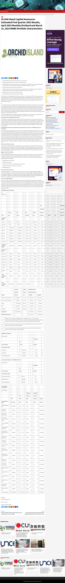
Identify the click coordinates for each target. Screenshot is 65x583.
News (2, 530)
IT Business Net (8, 3)
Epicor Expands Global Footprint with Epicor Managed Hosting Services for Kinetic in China (34, 513)
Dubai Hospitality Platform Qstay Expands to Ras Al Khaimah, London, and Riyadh (11, 513)
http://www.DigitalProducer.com (52, 119)
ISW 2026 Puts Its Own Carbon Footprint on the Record (6, 533)
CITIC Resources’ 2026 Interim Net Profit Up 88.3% (54, 148)
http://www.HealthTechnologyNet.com (53, 128)
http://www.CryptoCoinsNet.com (52, 125)
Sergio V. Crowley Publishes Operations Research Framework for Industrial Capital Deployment (37, 550)
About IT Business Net (4, 11)
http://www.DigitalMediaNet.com (52, 122)
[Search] (64, 11)
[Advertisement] (43, 5)
